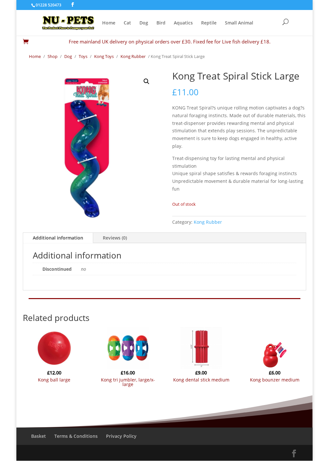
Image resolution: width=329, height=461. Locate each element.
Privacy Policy (121, 436)
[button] (146, 81)
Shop (53, 56)
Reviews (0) (115, 238)
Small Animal (239, 23)
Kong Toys (104, 56)
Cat (127, 23)
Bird (160, 23)
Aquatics (183, 23)
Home (108, 23)
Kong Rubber (133, 56)
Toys (83, 56)
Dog (143, 23)
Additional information (58, 238)
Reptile (209, 23)
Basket (38, 436)
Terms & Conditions (76, 436)
